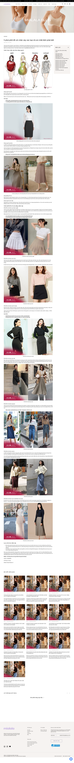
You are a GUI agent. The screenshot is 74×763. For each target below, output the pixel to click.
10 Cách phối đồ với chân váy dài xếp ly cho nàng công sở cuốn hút (19, 217)
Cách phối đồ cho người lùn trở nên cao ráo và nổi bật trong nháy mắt (36, 596)
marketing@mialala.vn (65, 735)
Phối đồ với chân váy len (59, 66)
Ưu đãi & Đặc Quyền (44, 731)
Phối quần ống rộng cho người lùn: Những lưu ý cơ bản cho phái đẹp (13, 596)
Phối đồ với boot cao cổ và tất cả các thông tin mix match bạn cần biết (59, 596)
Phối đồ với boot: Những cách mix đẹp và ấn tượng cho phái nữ (36, 624)
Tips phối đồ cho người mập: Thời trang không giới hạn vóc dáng (59, 624)
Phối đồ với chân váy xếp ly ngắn (61, 60)
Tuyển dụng (29, 733)
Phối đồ (5, 36)
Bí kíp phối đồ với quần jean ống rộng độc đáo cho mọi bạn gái (36, 653)
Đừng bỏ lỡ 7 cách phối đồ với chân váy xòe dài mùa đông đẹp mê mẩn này (20, 154)
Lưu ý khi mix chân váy (59, 70)
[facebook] (4, 746)
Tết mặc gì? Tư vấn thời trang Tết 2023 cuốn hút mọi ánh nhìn (14, 681)
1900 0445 (53, 735)
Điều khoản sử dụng (66, 756)
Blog (28, 734)
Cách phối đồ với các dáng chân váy (61, 58)
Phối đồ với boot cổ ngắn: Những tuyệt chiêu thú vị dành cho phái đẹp (14, 624)
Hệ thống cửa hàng (30, 731)
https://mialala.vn (10, 562)
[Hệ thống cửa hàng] (65, 4)
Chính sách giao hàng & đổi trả (31, 741)
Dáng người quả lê (58, 53)
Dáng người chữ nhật (59, 57)
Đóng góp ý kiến (56, 740)
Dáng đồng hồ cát (58, 56)
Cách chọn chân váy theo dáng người (60, 51)
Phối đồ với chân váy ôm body (60, 62)
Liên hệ (28, 732)
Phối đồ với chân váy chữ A (60, 61)
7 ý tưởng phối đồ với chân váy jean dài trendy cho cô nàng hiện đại (19, 101)
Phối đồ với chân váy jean (60, 65)
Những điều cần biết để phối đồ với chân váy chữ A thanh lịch (17, 100)
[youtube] (10, 746)
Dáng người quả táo (59, 54)
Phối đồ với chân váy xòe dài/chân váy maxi (61, 68)
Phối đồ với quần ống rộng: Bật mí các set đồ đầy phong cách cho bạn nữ (59, 653)
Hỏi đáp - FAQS (29, 745)
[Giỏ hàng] (69, 4)
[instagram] (7, 746)
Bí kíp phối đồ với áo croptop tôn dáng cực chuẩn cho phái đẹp (18, 317)
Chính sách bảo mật (58, 756)
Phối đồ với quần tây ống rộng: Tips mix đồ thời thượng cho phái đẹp (13, 653)
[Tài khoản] (67, 4)
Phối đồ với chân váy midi (60, 64)
